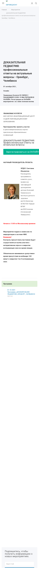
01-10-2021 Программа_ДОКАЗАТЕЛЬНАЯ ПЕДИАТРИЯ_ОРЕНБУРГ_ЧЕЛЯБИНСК (21, 292)
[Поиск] (36, 3)
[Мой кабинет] (32, 3)
